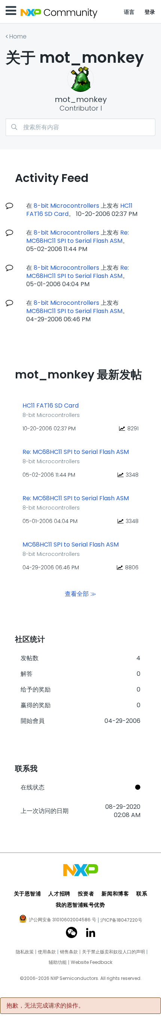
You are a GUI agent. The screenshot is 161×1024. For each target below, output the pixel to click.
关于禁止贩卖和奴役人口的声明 (113, 952)
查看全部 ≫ (80, 594)
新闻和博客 (115, 893)
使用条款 (47, 952)
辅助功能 (58, 962)
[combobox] (80, 127)
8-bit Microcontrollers (66, 205)
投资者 (86, 893)
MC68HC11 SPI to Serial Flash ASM (74, 311)
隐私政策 (25, 952)
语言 (129, 12)
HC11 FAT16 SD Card (50, 406)
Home (18, 36)
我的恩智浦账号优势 (80, 905)
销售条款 (69, 952)
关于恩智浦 (27, 893)
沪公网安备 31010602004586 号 (62, 920)
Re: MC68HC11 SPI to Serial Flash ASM (77, 236)
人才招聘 (59, 893)
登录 (150, 12)
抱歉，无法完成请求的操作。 (45, 1006)
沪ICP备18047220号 (121, 920)
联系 (141, 893)
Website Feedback (91, 962)
